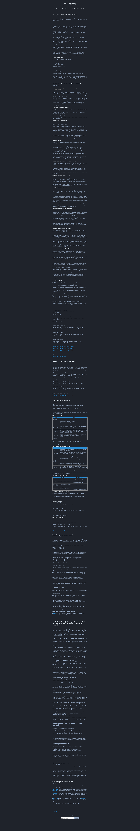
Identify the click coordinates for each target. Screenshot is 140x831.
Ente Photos (55, 790)
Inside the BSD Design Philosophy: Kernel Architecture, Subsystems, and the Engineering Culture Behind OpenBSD (69, 623)
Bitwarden (55, 797)
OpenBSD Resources (66, 8)
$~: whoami (58, 8)
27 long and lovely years (61, 763)
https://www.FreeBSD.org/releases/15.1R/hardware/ (63, 348)
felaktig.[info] (70, 4)
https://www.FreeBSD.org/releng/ (60, 356)
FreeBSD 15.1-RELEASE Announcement (64, 311)
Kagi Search (55, 613)
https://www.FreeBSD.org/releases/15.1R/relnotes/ (63, 346)
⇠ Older (56, 811)
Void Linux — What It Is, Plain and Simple (64, 14)
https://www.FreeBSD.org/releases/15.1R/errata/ (63, 350)
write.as (73, 826)
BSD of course (57, 501)
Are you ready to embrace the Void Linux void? (66, 84)
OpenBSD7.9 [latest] (76, 8)
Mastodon (55, 798)
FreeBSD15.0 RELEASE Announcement (63, 361)
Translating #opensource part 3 (62, 535)
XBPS (82, 8)
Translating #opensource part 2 (62, 782)
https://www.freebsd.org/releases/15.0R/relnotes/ (63, 395)
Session (55, 793)
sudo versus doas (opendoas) (61, 400)
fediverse (83, 798)
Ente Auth (55, 789)
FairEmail (55, 799)
